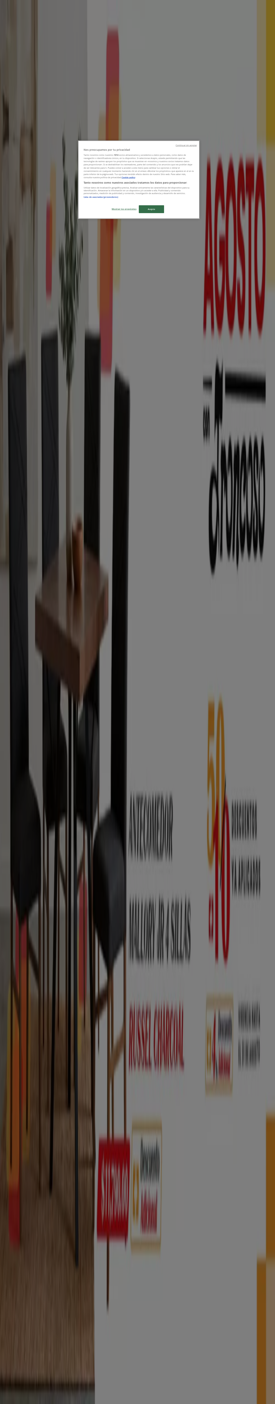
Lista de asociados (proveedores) (101, 197)
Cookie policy (128, 177)
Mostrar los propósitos (124, 209)
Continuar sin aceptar (186, 145)
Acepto (151, 209)
